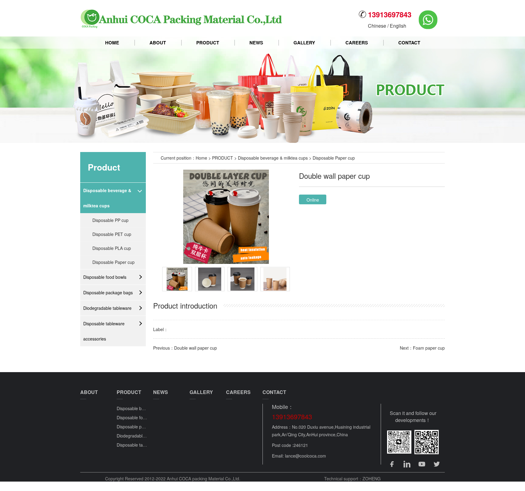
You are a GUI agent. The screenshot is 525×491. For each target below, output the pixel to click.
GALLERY (304, 42)
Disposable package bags (108, 292)
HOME (112, 42)
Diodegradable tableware (107, 308)
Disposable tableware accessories (104, 331)
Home (201, 158)
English (398, 25)
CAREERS (356, 42)
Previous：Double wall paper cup (185, 348)
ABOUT (157, 42)
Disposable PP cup (110, 220)
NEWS (256, 42)
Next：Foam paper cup (422, 348)
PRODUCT (207, 42)
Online (313, 200)
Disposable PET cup (111, 234)
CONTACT (409, 42)
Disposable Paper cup (113, 262)
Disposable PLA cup (111, 248)
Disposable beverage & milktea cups (107, 198)
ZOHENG (371, 478)
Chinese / (379, 25)
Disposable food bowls (104, 277)
